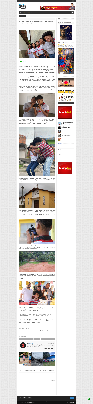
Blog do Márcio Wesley (30, 402)
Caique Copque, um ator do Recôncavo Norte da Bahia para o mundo (67, 127)
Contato (28, 12)
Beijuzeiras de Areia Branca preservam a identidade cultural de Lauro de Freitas (67, 139)
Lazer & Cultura (60, 154)
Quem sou (24, 397)
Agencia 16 (72, 402)
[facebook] (72, 1)
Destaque (59, 147)
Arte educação (30, 23)
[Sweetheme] (45, 348)
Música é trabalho (60, 156)
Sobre (24, 12)
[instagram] (73, 1)
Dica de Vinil (60, 149)
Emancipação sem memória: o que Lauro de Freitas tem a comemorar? (67, 135)
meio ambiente (60, 159)
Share (30, 338)
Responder (53, 380)
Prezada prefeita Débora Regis (63, 44)
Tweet (22, 338)
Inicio (20, 397)
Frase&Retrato (60, 152)
